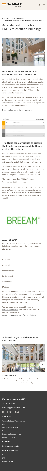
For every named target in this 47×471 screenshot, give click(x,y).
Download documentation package (17, 110)
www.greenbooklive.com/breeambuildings (20, 315)
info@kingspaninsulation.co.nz (13, 408)
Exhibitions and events (10, 446)
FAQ (3, 458)
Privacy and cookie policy (11, 434)
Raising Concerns (8, 437)
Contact (5, 441)
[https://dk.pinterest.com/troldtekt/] (10, 412)
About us (6, 416)
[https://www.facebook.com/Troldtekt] (7, 412)
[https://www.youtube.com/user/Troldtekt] (14, 412)
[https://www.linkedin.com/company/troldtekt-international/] (17, 412)
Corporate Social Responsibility (13, 421)
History (4, 424)
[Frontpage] (12, 5)
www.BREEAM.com (10, 309)
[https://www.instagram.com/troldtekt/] (3, 412)
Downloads (6, 455)
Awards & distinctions (10, 427)
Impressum (6, 431)
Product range (7, 461)
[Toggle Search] (39, 5)
